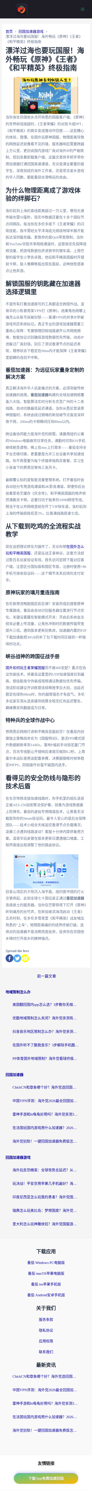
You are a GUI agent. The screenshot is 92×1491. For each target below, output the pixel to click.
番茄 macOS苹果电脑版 (46, 1273)
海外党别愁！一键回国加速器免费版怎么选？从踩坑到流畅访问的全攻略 (46, 1141)
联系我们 (46, 1352)
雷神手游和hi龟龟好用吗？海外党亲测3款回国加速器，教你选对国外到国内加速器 (46, 1114)
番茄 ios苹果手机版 (46, 1284)
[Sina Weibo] (25, 958)
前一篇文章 (46, 976)
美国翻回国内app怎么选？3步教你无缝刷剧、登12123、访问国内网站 (46, 1005)
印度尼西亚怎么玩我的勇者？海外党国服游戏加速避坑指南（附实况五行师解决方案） (46, 1197)
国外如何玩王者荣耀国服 (25, 668)
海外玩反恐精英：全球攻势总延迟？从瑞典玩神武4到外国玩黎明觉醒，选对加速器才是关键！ (46, 1170)
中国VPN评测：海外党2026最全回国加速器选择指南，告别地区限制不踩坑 (46, 1101)
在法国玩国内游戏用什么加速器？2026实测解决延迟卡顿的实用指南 (46, 1128)
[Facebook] (9, 958)
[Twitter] (17, 958)
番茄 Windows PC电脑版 (46, 1263)
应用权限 (46, 1341)
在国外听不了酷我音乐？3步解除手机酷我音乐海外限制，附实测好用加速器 (46, 1045)
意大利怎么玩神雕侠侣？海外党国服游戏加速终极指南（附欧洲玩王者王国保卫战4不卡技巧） (46, 1224)
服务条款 (46, 1319)
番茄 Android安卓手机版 (46, 1295)
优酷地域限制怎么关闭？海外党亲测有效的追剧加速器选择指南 (46, 1018)
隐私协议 (46, 1330)
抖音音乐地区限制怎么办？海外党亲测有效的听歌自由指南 (46, 1031)
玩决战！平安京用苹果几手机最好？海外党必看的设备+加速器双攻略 (46, 1183)
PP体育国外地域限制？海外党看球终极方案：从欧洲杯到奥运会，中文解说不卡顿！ (46, 1058)
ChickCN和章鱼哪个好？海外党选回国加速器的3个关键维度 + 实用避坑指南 (46, 1087)
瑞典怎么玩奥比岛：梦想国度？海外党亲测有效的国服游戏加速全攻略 (46, 1210)
